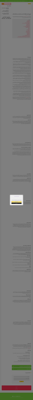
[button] (16, 200)
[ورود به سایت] (16, 198)
